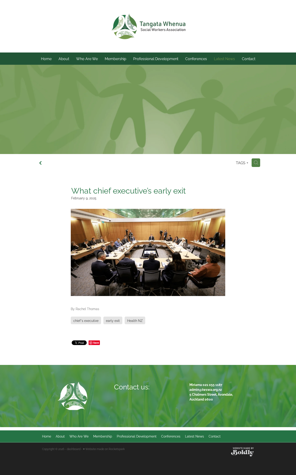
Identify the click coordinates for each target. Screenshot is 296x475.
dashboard (73, 449)
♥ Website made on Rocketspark (104, 449)
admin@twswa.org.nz (205, 389)
